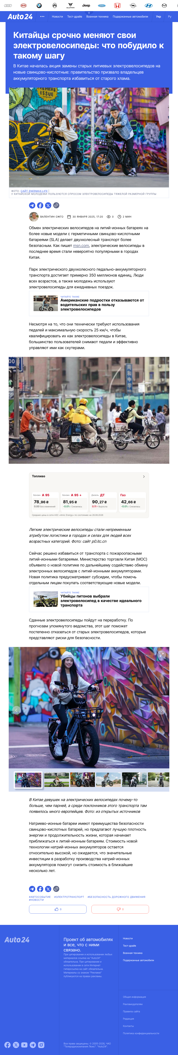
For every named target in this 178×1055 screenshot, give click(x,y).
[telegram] (32, 205)
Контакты (128, 1026)
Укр (158, 16)
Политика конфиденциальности (141, 1033)
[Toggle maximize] (161, 654)
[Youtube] (24, 1045)
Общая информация (134, 996)
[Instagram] (41, 1045)
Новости (57, 16)
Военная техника (97, 16)
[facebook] (40, 205)
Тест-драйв (74, 16)
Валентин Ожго (51, 216)
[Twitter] (16, 1045)
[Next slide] (161, 710)
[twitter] (48, 205)
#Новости (36, 900)
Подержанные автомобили (130, 16)
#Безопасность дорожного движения (116, 897)
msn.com (81, 245)
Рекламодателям (133, 1004)
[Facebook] (7, 1045)
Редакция (128, 1018)
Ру (169, 16)
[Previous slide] (16, 710)
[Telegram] (33, 1045)
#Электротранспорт (69, 897)
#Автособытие (40, 897)
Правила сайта (131, 1011)
